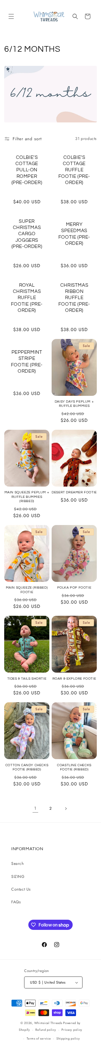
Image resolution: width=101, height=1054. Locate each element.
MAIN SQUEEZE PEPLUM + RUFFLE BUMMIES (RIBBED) (26, 497)
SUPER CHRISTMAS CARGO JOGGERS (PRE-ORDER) (27, 234)
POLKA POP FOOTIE (74, 587)
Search (17, 863)
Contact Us (21, 889)
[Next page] (65, 808)
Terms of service (39, 1038)
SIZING (18, 876)
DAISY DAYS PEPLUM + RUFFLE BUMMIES (74, 404)
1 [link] (35, 808)
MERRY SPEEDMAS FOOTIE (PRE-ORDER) (74, 234)
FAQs (16, 902)
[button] (11, 16)
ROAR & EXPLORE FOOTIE (74, 679)
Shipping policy (68, 1038)
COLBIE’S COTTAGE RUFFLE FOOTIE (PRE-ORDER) (74, 170)
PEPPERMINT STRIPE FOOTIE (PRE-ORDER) (27, 361)
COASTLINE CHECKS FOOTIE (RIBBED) (74, 767)
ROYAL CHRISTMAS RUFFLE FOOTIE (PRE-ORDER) (27, 298)
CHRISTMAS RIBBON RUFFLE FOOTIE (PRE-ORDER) (74, 298)
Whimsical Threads (48, 1023)
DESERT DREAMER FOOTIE (74, 492)
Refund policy (45, 1029)
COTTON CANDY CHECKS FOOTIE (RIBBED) (26, 767)
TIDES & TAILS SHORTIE (27, 679)
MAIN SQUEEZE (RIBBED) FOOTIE (27, 590)
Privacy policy (71, 1029)
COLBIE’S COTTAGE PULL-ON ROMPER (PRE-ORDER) (27, 170)
